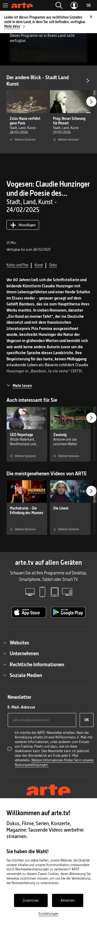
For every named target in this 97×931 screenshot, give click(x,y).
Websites (19, 642)
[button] (59, 5)
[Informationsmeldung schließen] (91, 16)
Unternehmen (24, 653)
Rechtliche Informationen (37, 664)
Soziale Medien (26, 675)
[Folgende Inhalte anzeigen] (91, 101)
